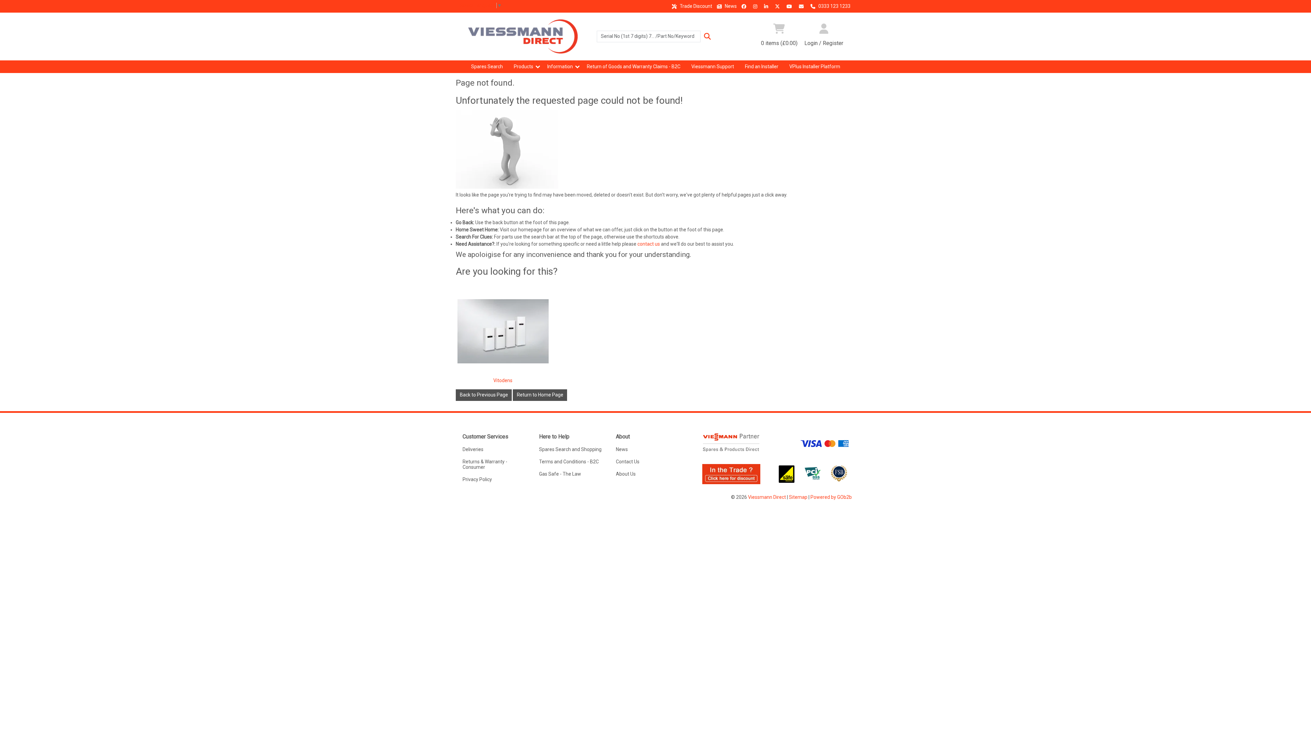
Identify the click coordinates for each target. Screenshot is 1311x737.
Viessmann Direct (767, 497)
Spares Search (487, 66)
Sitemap (798, 497)
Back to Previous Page (484, 395)
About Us (626, 474)
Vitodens (502, 380)
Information (560, 66)
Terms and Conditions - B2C (569, 461)
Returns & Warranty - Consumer (485, 464)
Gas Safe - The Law (560, 474)
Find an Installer (761, 66)
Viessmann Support (712, 66)
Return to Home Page (540, 395)
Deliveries (473, 449)
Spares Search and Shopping (570, 449)
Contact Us (627, 461)
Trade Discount (695, 6)
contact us (648, 244)
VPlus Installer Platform (814, 66)
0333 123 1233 (833, 6)
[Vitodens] (503, 331)
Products (523, 66)
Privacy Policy (477, 479)
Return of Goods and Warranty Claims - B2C (633, 66)
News (730, 6)
